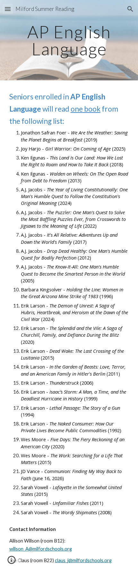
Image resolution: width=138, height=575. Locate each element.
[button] (7, 9)
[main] (69, 40)
